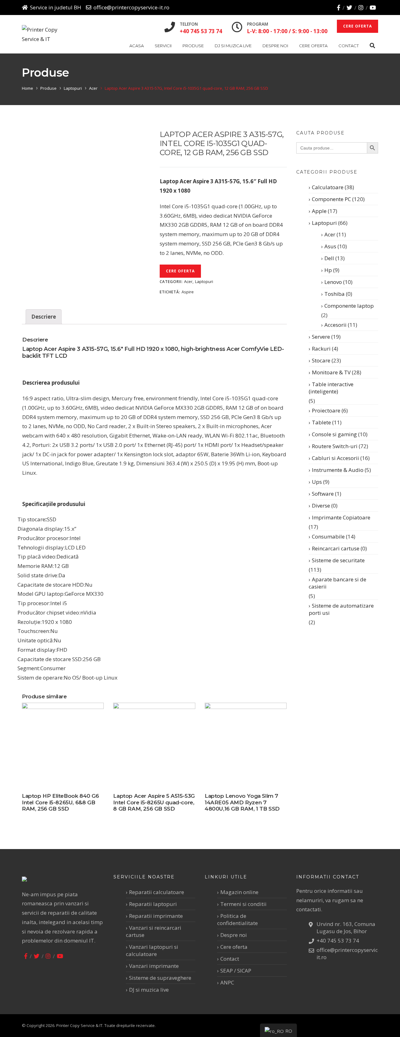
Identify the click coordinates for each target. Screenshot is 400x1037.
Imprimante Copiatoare (341, 517)
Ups (317, 481)
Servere (321, 336)
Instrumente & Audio (337, 469)
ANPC (227, 982)
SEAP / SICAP (235, 970)
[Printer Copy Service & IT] (45, 34)
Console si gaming (334, 434)
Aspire (188, 292)
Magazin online (239, 892)
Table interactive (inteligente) (331, 388)
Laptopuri (73, 88)
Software (323, 493)
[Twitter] (349, 7)
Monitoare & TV (331, 372)
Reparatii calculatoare (156, 892)
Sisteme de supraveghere (160, 977)
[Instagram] (361, 7)
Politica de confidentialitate (237, 919)
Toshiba (334, 293)
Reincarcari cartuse (335, 548)
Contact (348, 45)
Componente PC (331, 199)
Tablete (321, 422)
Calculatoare (327, 187)
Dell (329, 258)
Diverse (321, 505)
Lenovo (333, 282)
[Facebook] (338, 7)
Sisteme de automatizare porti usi (341, 609)
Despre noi (275, 45)
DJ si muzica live (233, 45)
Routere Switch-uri (335, 446)
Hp (328, 270)
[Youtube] (373, 7)
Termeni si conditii (243, 904)
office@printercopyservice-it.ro (131, 7)
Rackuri (321, 348)
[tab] (44, 317)
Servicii (163, 45)
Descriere (43, 316)
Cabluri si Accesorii (335, 458)
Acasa (136, 45)
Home (27, 88)
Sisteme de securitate (338, 560)
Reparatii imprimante (156, 915)
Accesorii (335, 324)
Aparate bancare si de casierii (337, 583)
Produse (193, 45)
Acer (93, 88)
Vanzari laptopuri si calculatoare (152, 950)
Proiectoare (326, 410)
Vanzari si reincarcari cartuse (153, 931)
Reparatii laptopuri (153, 904)
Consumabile (328, 536)
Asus (330, 246)
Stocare (321, 360)
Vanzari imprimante (154, 965)
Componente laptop (349, 305)
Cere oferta (313, 45)
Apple (319, 211)
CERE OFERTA (357, 26)
